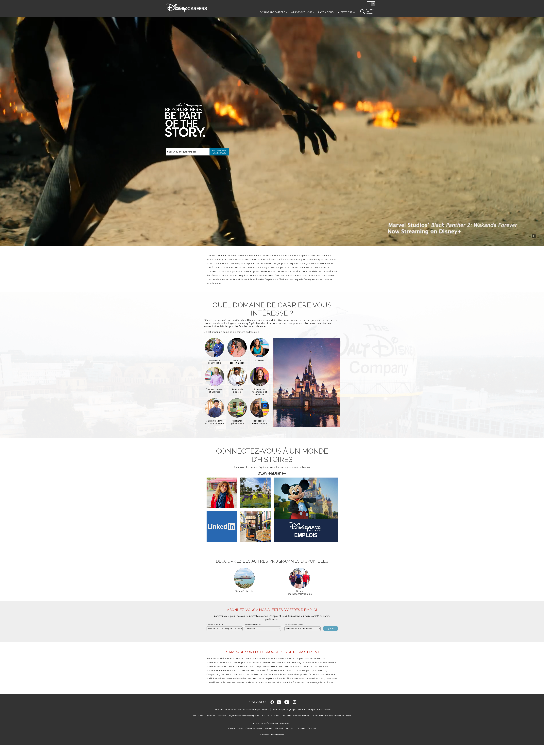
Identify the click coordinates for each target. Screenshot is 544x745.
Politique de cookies (271, 715)
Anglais (269, 728)
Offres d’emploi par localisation (227, 709)
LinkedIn (279, 702)
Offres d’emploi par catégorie (256, 709)
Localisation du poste (293, 624)
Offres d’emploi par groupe (284, 709)
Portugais (301, 728)
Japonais (290, 728)
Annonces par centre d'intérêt (296, 715)
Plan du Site (198, 715)
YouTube (287, 702)
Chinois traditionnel (255, 728)
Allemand (279, 728)
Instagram (294, 702)
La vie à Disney (326, 13)
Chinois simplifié (236, 728)
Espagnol (312, 728)
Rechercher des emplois (219, 151)
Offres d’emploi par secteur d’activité (314, 709)
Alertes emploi (346, 12)
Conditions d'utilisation (216, 715)
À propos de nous (301, 12)
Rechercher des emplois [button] (369, 11)
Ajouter (330, 628)
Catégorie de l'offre (215, 624)
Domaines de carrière (272, 12)
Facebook (272, 702)
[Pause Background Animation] (534, 236)
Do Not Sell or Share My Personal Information (331, 715)
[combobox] (225, 628)
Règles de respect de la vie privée (244, 715)
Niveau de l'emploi (253, 624)
